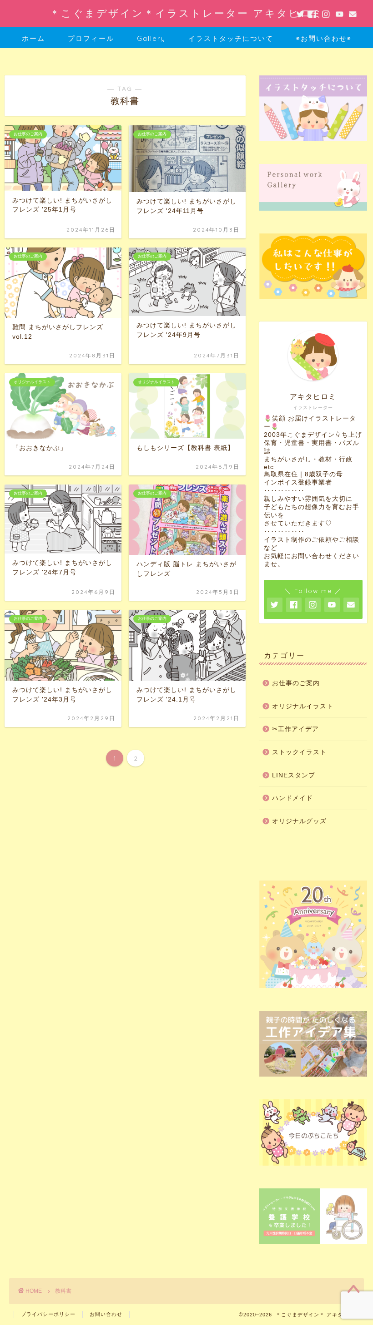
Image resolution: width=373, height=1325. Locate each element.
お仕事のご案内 (296, 683)
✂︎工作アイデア (295, 729)
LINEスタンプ (293, 775)
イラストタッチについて (230, 38)
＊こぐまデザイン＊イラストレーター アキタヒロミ (187, 13)
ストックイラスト (299, 752)
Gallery (151, 38)
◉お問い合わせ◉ (324, 38)
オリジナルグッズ (299, 821)
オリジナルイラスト (302, 706)
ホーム (33, 38)
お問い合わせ (106, 1314)
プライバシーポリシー (48, 1314)
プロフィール (91, 38)
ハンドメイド (292, 798)
